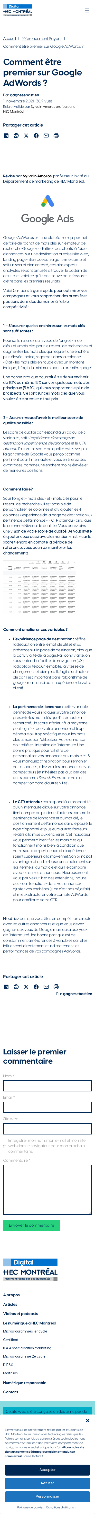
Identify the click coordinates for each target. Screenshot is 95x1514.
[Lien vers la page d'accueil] (17, 10)
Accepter (47, 1470)
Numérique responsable (24, 1383)
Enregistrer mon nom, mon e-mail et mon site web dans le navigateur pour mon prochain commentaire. (47, 1146)
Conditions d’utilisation (61, 1507)
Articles (10, 1305)
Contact (10, 1392)
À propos (11, 1295)
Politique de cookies (30, 1507)
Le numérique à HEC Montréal (29, 1323)
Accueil (9, 39)
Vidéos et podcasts (20, 1314)
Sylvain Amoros (37, 176)
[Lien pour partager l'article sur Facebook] (36, 136)
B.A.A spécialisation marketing (27, 1348)
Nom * (8, 1076)
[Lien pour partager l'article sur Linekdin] (6, 136)
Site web (10, 1119)
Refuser (47, 1483)
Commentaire (16, 1161)
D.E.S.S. (8, 1365)
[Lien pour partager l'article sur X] (26, 136)
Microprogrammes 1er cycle (25, 1331)
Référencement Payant (41, 39)
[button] (87, 1420)
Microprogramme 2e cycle (24, 1357)
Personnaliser (47, 1497)
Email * (9, 1098)
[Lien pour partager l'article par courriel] (46, 136)
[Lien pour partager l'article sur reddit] (16, 136)
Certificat (11, 1340)
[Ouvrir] (87, 10)
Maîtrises (10, 1373)
